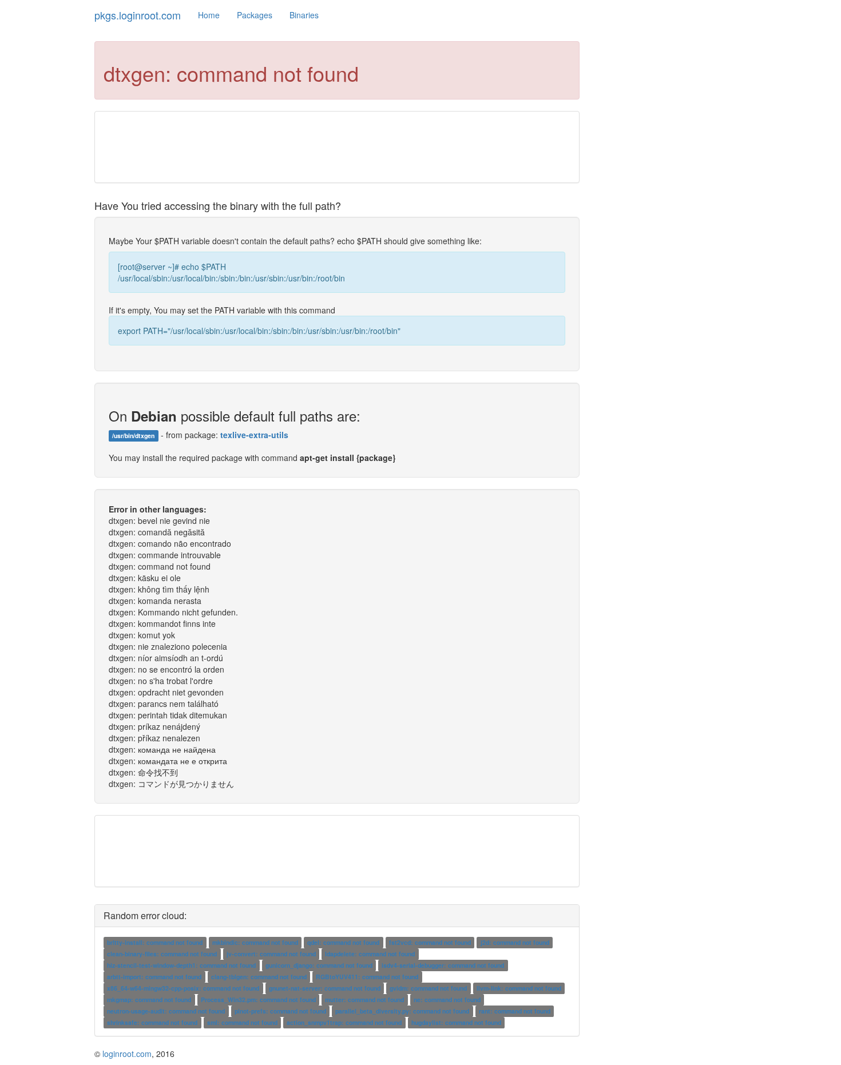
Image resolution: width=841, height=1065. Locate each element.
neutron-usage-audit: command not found (166, 1011)
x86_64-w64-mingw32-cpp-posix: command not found (183, 988)
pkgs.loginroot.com (137, 14)
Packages (254, 15)
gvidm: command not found (428, 988)
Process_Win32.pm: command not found (258, 999)
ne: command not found (447, 999)
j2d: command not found (515, 942)
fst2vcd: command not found (430, 942)
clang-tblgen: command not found (259, 976)
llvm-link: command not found (519, 988)
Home (209, 15)
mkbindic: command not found (255, 942)
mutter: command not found (364, 999)
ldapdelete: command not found (370, 953)
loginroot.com (127, 1053)
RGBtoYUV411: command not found (367, 976)
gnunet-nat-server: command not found (324, 988)
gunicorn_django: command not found (318, 965)
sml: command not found (242, 1022)
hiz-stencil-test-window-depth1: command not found (181, 965)
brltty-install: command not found (155, 942)
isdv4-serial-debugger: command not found (443, 965)
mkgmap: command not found (149, 999)
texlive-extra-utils (254, 434)
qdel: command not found (343, 942)
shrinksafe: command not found (152, 1022)
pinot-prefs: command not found (280, 1011)
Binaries (304, 15)
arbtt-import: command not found (154, 976)
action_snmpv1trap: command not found (344, 1022)
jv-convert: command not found (271, 953)
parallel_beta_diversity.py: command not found (402, 1011)
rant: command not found (514, 1011)
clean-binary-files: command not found (162, 953)
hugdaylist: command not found (456, 1022)
